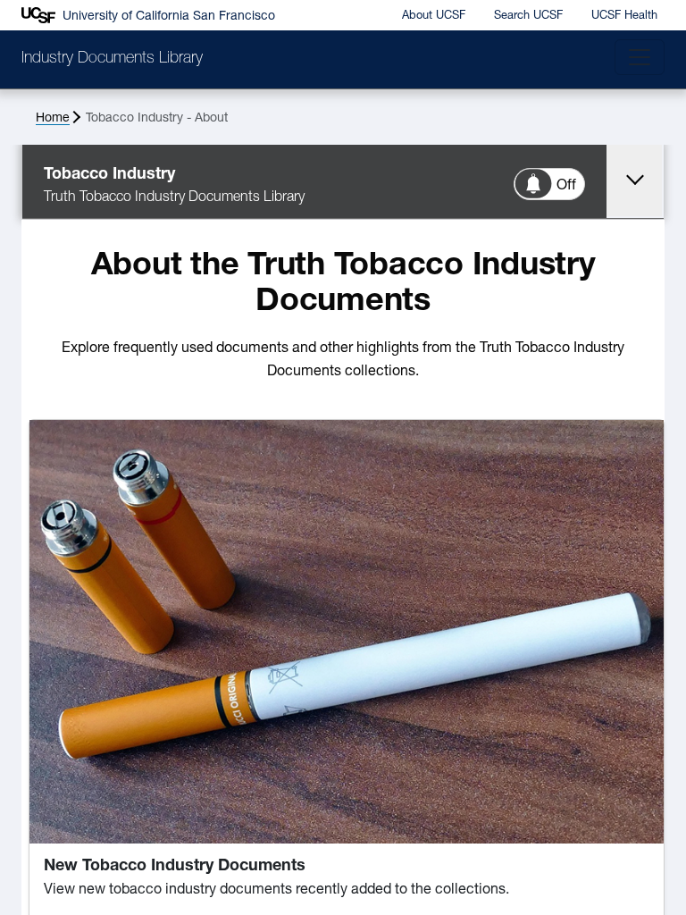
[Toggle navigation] (640, 57)
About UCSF (433, 15)
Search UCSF (528, 15)
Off (566, 186)
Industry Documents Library (112, 59)
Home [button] (53, 118)
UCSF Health (624, 15)
